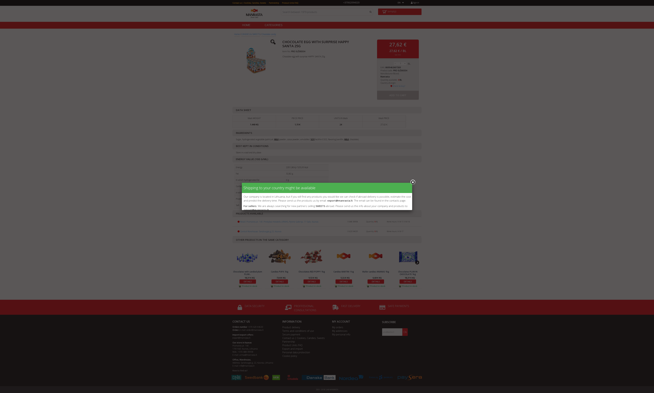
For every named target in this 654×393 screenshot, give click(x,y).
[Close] (412, 182)
